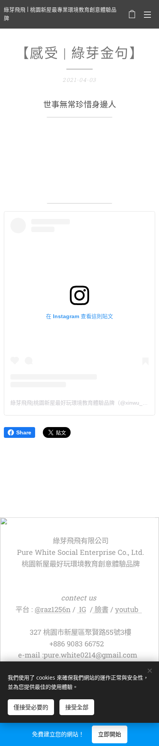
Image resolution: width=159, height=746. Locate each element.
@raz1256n (53, 609)
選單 (147, 14)
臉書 (100, 609)
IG (81, 609)
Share (23, 432)
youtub (127, 609)
